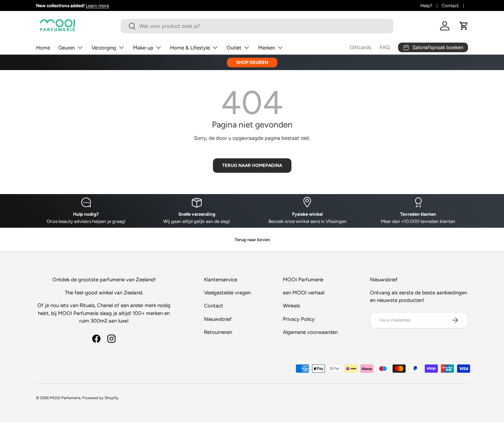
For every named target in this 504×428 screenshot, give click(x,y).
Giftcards (360, 47)
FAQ (385, 47)
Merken (266, 48)
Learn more (97, 5)
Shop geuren (252, 62)
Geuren (66, 48)
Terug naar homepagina (252, 165)
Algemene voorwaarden (310, 332)
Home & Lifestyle (190, 48)
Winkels (291, 306)
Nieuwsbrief (218, 319)
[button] (463, 25)
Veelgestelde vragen (227, 293)
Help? (426, 5)
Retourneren (218, 332)
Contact (450, 5)
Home (43, 48)
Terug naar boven (252, 239)
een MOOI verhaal (303, 293)
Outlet (234, 48)
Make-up (143, 48)
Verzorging (104, 48)
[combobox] (257, 26)
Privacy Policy (299, 319)
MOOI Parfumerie (65, 397)
